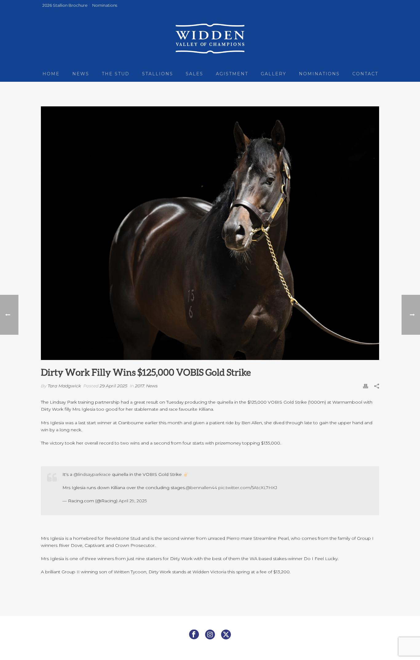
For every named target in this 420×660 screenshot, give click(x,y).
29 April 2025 (113, 386)
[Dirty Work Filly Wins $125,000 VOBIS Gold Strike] (210, 233)
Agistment (232, 74)
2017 (139, 386)
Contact (365, 74)
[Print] (365, 385)
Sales (194, 74)
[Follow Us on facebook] (194, 635)
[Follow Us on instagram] (210, 635)
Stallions (157, 74)
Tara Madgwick (64, 386)
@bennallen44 (201, 487)
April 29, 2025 (133, 501)
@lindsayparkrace (92, 474)
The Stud (115, 74)
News (80, 74)
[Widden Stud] (210, 38)
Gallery (273, 74)
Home (51, 74)
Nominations (319, 74)
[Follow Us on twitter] (226, 635)
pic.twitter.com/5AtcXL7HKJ (247, 487)
